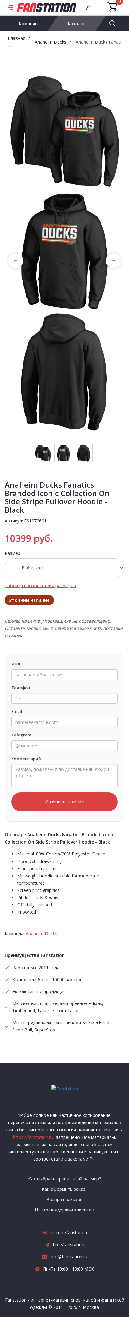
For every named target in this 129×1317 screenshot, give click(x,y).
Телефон (20, 688)
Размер (12, 553)
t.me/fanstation (68, 1245)
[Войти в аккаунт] (88, 7)
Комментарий (26, 759)
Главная (16, 38)
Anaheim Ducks (50, 42)
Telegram (21, 735)
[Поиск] (112, 23)
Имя (15, 664)
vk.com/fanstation (68, 1233)
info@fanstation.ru (68, 1257)
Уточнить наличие (64, 802)
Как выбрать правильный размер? (64, 1179)
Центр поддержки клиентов (64, 1210)
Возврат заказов (64, 1199)
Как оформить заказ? (64, 1189)
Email (16, 711)
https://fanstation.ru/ (34, 1137)
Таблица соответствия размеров (40, 585)
